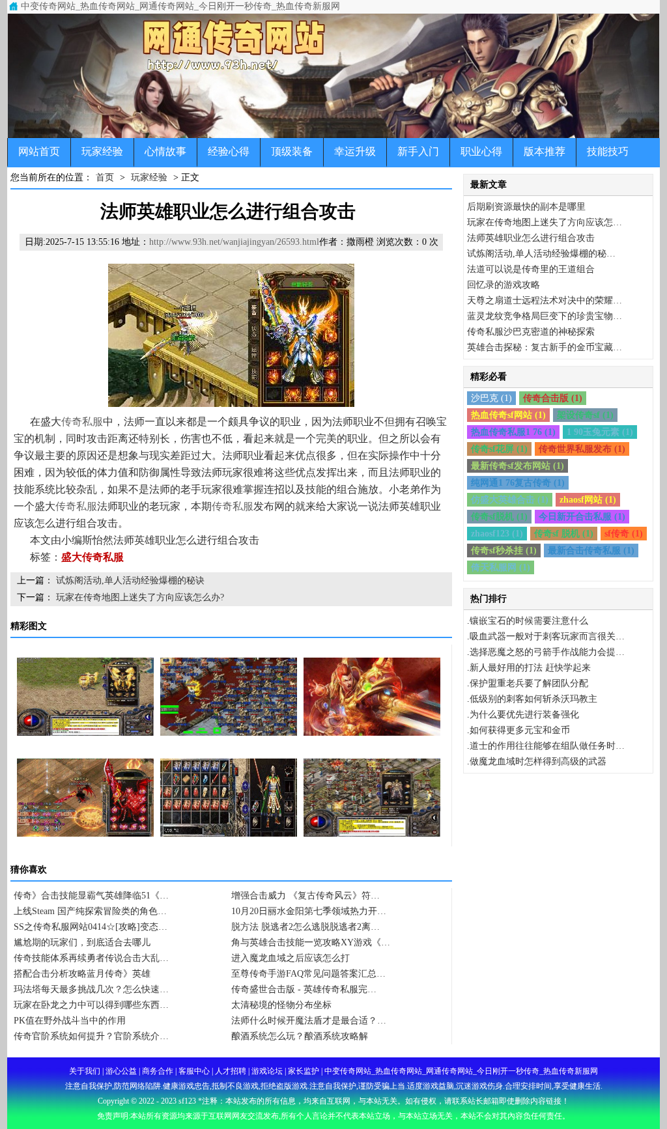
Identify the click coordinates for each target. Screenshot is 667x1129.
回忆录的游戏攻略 (503, 285)
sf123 (187, 1101)
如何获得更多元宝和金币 (520, 730)
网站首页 (39, 151)
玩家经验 (102, 151)
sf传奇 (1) (623, 533)
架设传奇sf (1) (585, 415)
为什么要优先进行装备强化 (524, 714)
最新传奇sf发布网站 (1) (517, 466)
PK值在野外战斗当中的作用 (70, 1020)
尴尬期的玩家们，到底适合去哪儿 (82, 942)
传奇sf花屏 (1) (499, 449)
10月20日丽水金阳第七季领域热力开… (308, 911)
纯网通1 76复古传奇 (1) (518, 483)
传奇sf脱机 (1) (499, 517)
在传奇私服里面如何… (85, 758)
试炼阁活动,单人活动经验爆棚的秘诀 (130, 580)
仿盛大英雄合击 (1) (509, 500)
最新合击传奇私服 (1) (591, 550)
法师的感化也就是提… (228, 758)
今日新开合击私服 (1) (582, 517)
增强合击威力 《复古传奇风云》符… (305, 895)
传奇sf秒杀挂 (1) (504, 550)
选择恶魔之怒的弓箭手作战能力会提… (547, 652)
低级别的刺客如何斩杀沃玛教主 (533, 699)
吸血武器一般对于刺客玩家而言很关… (547, 636)
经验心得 (228, 151)
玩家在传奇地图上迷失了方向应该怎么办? (140, 597)
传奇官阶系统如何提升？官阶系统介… (91, 1036)
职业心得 (481, 151)
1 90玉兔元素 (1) (600, 432)
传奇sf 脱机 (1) (563, 533)
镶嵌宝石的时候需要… (372, 859)
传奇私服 (82, 421)
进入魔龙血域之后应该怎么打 (290, 958)
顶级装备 (292, 151)
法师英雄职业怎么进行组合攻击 (531, 238)
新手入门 (418, 151)
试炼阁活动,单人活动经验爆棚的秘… (541, 253)
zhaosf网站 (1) (588, 500)
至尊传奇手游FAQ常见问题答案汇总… (308, 974)
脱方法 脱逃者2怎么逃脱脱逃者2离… (305, 927)
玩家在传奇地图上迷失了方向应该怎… (544, 222)
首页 (105, 177)
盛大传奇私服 (92, 557)
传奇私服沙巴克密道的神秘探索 (531, 332)
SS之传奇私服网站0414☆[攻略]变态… (90, 927)
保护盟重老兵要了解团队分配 (529, 683)
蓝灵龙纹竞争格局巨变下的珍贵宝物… (544, 316)
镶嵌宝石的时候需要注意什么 (529, 621)
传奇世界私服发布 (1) (582, 449)
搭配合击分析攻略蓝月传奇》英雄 (82, 974)
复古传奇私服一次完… (228, 859)
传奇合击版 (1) (552, 398)
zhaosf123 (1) (497, 533)
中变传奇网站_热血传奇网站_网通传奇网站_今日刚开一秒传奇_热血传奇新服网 (180, 6)
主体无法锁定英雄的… (372, 758)
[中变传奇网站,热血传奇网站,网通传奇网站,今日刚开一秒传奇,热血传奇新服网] (333, 75)
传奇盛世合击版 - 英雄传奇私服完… (303, 989)
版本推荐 (544, 151)
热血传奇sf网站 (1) (508, 415)
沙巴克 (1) (491, 398)
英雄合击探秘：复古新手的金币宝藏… (544, 347)
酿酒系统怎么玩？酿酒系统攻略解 (299, 1036)
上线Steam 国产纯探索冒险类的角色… (90, 911)
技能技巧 (608, 151)
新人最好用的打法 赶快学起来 (530, 668)
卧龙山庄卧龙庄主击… (85, 859)
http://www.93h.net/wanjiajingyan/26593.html (234, 242)
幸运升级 (355, 151)
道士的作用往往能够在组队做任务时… (547, 746)
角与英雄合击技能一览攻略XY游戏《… (310, 942)
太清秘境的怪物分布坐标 (281, 1005)
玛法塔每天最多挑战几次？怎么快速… (91, 989)
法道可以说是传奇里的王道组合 (531, 269)
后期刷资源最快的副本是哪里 (526, 207)
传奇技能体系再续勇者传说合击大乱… (91, 958)
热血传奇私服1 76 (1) (513, 432)
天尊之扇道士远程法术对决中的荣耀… (544, 300)
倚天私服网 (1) (500, 567)
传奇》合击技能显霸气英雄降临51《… (91, 895)
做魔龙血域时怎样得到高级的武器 (538, 761)
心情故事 (165, 151)
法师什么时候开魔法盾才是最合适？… (308, 1020)
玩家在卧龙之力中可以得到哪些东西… (91, 1005)
